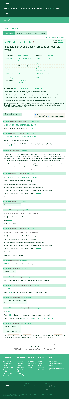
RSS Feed (17, 349)
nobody (50, 55)
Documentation (25, 8)
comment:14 (7, 323)
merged (22, 80)
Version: (38, 58)
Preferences (15, 28)
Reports (19, 33)
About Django (7, 361)
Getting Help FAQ (32, 361)
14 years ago (60, 40)
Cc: (6, 66)
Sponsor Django (53, 361)
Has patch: (9, 69)
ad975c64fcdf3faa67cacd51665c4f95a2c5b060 (21, 137)
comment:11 (7, 285)
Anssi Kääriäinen (23, 55)
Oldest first (40, 115)
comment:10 (7, 277)
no (19, 69)
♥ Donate (6, 13)
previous (29, 169)
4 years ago (60, 42)
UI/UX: (37, 78)
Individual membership (20, 374)
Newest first (49, 115)
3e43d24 (8, 289)
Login (6, 28)
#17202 (6, 264)
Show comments (42, 116)
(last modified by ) (27, 88)
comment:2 (6, 133)
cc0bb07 (8, 311)
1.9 (49, 58)
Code (47, 8)
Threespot (49, 386)
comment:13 (7, 308)
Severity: (8, 63)
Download (14, 8)
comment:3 (6, 151)
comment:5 (6, 201)
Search (43, 33)
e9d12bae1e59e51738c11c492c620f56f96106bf (21, 177)
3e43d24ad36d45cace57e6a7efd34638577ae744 (37, 318)
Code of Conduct (7, 373)
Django (7, 3)
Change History (13, 114)
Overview (7, 8)
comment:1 (6, 121)
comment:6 (6, 210)
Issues (52, 8)
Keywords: (39, 63)
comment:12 (7, 297)
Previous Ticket (50, 37)
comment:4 (6, 173)
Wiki (36, 33)
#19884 (9, 42)
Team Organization (8, 367)
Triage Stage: (39, 66)
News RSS (41, 370)
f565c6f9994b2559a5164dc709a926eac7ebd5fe (21, 125)
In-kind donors (29, 385)
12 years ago (24, 260)
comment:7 (6, 228)
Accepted (51, 66)
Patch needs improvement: (40, 74)
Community (40, 8)
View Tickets (9, 33)
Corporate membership (55, 363)
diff (33, 169)
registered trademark (47, 394)
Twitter (40, 363)
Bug (25, 42)
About (58, 8)
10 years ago (36, 285)
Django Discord (32, 363)
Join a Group (20, 361)
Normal (20, 63)
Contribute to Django (20, 364)
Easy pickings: (10, 78)
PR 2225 (16, 154)
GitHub (40, 361)
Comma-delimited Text (32, 349)
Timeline (28, 33)
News (33, 8)
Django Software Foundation (7, 370)
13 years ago (30, 133)
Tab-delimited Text (50, 349)
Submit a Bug (20, 367)
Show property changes (57, 116)
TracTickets (46, 344)
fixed (30, 42)
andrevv (49, 389)
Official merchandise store (56, 366)
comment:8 (6, 260)
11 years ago (26, 268)
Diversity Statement (8, 376)
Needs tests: (9, 73)
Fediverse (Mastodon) (41, 366)
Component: (9, 58)
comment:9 (6, 268)
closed (20, 42)
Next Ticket (60, 37)
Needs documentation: (40, 69)
